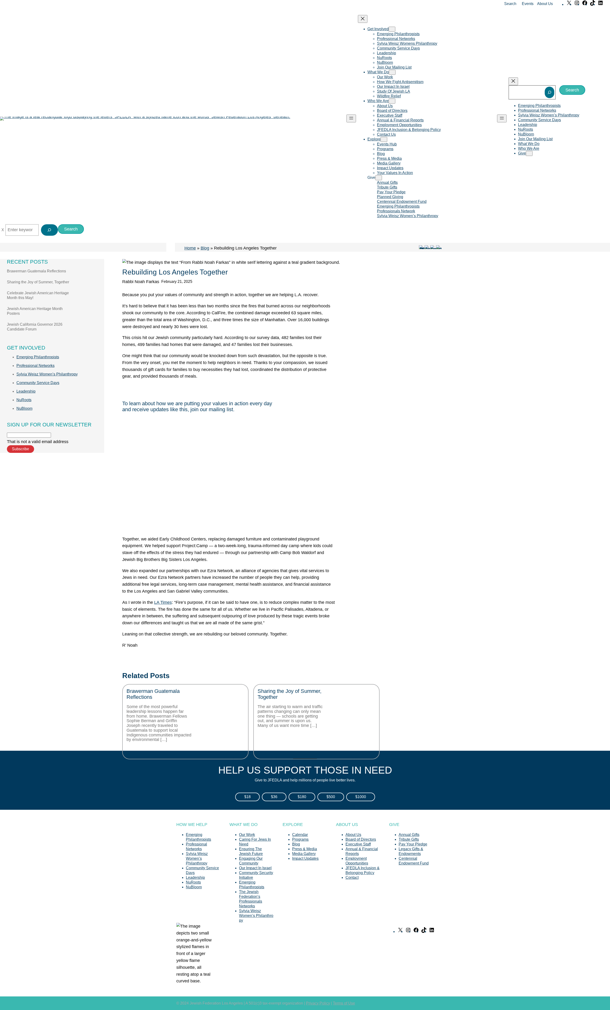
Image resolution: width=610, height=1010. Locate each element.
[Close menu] (362, 19)
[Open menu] (351, 118)
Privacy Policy (318, 1003)
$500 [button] (330, 797)
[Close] (2, 230)
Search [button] (510, 4)
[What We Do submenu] (392, 72)
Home (190, 248)
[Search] (549, 92)
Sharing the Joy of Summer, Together (38, 282)
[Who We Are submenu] (392, 101)
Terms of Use (344, 1003)
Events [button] (528, 4)
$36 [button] (274, 797)
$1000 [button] (360, 797)
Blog (205, 248)
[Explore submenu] (384, 139)
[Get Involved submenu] (392, 29)
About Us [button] (545, 4)
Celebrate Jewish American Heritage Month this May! (38, 295)
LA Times (163, 602)
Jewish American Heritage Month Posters (35, 311)
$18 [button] (247, 797)
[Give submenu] (378, 177)
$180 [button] (302, 797)
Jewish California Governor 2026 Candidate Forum (34, 326)
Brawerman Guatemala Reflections (36, 271)
